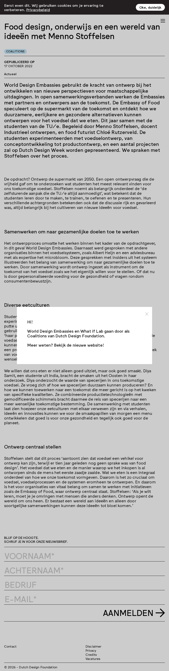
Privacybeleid (38, 9)
